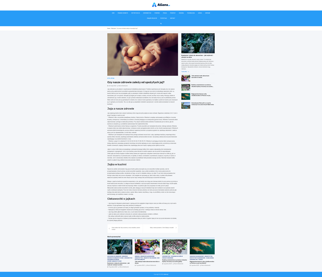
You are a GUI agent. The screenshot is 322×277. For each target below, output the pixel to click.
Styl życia (110, 78)
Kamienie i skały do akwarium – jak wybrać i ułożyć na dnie (118, 264)
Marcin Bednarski (123, 86)
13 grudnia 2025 (113, 267)
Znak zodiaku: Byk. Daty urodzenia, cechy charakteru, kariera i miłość (126, 228)
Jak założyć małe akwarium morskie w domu (200, 76)
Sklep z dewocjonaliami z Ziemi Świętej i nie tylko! (162, 227)
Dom (113, 13)
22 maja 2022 (112, 86)
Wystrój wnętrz (140, 259)
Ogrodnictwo (147, 13)
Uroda (200, 13)
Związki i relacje (152, 18)
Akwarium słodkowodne (147, 256)
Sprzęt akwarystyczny (114, 261)
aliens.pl (166, 274)
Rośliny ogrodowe (167, 258)
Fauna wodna (210, 258)
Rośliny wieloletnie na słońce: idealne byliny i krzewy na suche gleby (201, 86)
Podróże (157, 13)
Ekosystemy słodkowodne (197, 258)
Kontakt (172, 18)
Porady (200, 259)
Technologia (191, 13)
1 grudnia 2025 (195, 265)
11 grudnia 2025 (140, 265)
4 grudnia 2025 (168, 263)
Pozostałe (163, 18)
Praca (165, 13)
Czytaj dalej (184, 71)
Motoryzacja (135, 13)
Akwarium (125, 256)
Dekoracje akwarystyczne (115, 258)
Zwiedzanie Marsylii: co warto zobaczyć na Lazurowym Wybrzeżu (202, 103)
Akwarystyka (139, 258)
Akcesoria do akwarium (114, 256)
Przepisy (173, 13)
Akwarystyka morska (150, 258)
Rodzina (181, 13)
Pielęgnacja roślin (113, 259)
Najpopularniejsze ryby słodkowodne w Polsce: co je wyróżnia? (200, 95)
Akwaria (137, 256)
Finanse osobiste (123, 13)
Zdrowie (207, 13)
